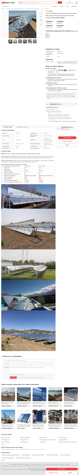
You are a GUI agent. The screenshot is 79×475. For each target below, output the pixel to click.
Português (19, 465)
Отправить (13, 377)
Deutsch (37, 465)
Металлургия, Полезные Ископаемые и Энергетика (14, 8)
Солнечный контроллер (65, 454)
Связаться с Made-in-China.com (47, 464)
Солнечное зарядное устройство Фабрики (10, 454)
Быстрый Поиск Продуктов (59, 464)
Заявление (14, 464)
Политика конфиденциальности (35, 464)
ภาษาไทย (59, 465)
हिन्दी (56, 465)
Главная (2, 8)
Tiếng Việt (68, 465)
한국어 (50, 465)
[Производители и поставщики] (8, 2)
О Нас (10, 464)
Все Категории (6, 6)
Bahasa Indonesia (74, 465)
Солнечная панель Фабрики (38, 454)
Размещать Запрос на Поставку (36, 377)
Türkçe (64, 465)
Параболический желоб (25, 437)
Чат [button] (71, 472)
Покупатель (54, 6)
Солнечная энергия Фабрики (52, 454)
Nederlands (42, 465)
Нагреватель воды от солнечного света (47, 439)
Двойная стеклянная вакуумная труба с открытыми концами (68, 442)
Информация (67, 464)
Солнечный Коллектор (45, 8)
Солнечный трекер (24, 439)
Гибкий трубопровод (63, 437)
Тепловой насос (43, 442)
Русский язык (28, 465)
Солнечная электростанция (7, 457)
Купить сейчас (61, 469)
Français (23, 465)
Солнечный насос (24, 442)
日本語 (53, 465)
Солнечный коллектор (63, 439)
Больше (3, 460)
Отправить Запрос (53, 472)
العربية (46, 465)
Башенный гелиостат (5, 437)
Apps (68, 6)
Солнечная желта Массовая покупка (23, 457)
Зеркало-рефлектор (5, 439)
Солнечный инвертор (5, 442)
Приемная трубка (43, 437)
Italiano (33, 465)
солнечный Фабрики (26, 454)
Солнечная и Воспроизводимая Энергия (32, 8)
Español (14, 465)
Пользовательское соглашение (23, 464)
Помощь (62, 6)
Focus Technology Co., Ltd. (38, 468)
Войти (76, 3)
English (11, 465)
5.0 (62, 129)
